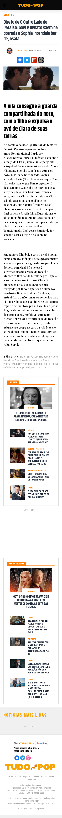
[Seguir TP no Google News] (31, 745)
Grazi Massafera (22, 360)
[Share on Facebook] (20, 60)
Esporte (26, 776)
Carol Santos (23, 50)
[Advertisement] (31, 533)
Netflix (10, 776)
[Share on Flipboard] (34, 60)
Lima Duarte (43, 360)
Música (44, 776)
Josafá (34, 360)
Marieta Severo (10, 364)
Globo (55, 356)
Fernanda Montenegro (41, 356)
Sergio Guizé (24, 367)
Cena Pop (32, 779)
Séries (52, 776)
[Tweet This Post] (27, 60)
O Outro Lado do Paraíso (47, 364)
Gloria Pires (8, 360)
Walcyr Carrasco (38, 367)
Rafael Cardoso (10, 367)
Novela (31, 364)
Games (18, 776)
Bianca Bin (25, 356)
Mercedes (22, 364)
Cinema (36, 776)
